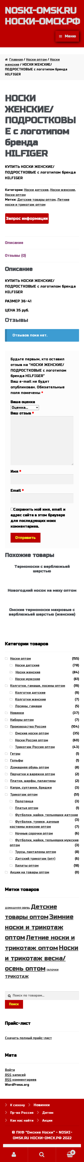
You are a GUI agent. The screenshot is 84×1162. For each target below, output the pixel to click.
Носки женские (62, 190)
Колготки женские (30, 699)
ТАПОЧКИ (52, 969)
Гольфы (16, 760)
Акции (47, 1120)
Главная (16, 59)
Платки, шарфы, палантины (33, 781)
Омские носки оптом (32, 733)
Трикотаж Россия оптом (35, 747)
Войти (10, 1070)
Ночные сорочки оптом (34, 833)
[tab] (42, 243)
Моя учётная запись (14, 1154)
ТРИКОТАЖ (17, 976)
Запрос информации (27, 218)
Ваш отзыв (22, 413)
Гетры (15, 754)
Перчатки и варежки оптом (32, 774)
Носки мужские (27, 679)
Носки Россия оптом (31, 740)
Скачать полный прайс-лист (28, 1038)
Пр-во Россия (21, 1113)
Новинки (17, 713)
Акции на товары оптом (29, 872)
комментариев (20, 1080)
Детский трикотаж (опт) (35, 859)
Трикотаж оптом (23, 794)
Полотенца (24, 801)
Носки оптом (36, 59)
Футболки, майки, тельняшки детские (46, 815)
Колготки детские (30, 693)
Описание (14, 243)
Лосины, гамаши (28, 706)
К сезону (17, 1105)
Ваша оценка (23, 402)
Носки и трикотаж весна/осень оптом (41, 958)
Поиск (14, 1004)
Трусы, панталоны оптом (35, 852)
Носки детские (36, 190)
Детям (47, 1113)
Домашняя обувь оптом (29, 767)
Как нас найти (21, 1120)
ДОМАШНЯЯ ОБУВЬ (17, 908)
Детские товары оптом (36, 200)
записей (15, 1075)
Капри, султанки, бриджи (31, 788)
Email (17, 490)
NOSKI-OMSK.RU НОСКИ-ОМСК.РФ (42, 16)
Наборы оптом (22, 720)
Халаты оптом (27, 865)
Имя (16, 471)
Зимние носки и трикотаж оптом (39, 927)
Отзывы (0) (15, 255)
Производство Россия (28, 726)
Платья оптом (26, 808)
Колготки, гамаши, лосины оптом (37, 686)
